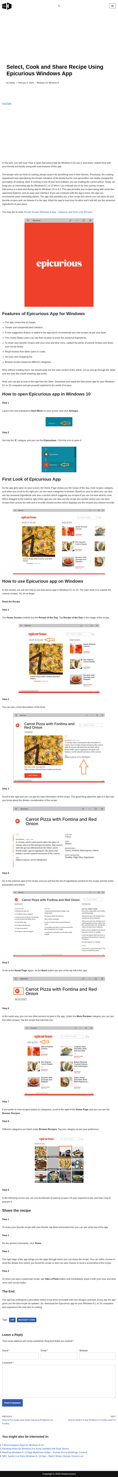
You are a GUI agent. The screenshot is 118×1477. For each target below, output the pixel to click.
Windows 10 (42, 83)
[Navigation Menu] (112, 5)
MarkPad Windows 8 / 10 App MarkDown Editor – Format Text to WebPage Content (44, 1452)
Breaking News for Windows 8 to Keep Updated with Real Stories (35, 1448)
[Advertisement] (59, 42)
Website (83, 1350)
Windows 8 (54, 83)
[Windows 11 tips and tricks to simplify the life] (7, 6)
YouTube (6, 103)
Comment (8, 1363)
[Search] (59, 6)
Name (6, 1350)
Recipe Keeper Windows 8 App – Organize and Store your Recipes (58, 212)
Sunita (12, 83)
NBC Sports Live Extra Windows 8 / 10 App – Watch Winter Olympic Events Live (42, 1456)
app (12, 1320)
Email (44, 1350)
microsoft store (26, 1320)
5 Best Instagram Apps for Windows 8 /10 (23, 1445)
